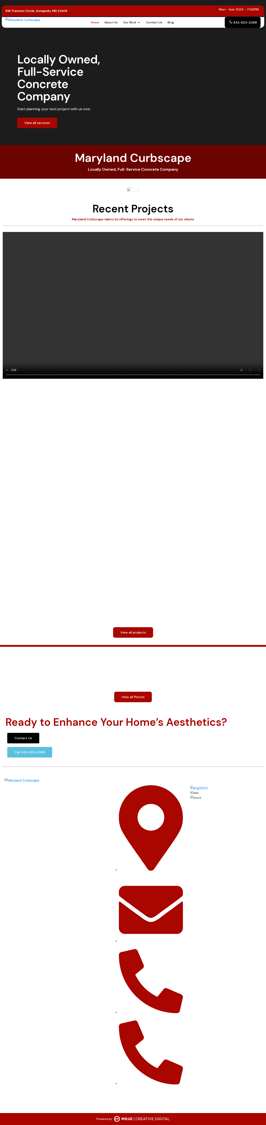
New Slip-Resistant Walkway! (175, 594)
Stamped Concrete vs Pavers (175, 467)
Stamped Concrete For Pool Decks (48, 594)
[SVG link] (142, 1119)
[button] (131, 22)
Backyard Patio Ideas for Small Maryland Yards (63, 467)
